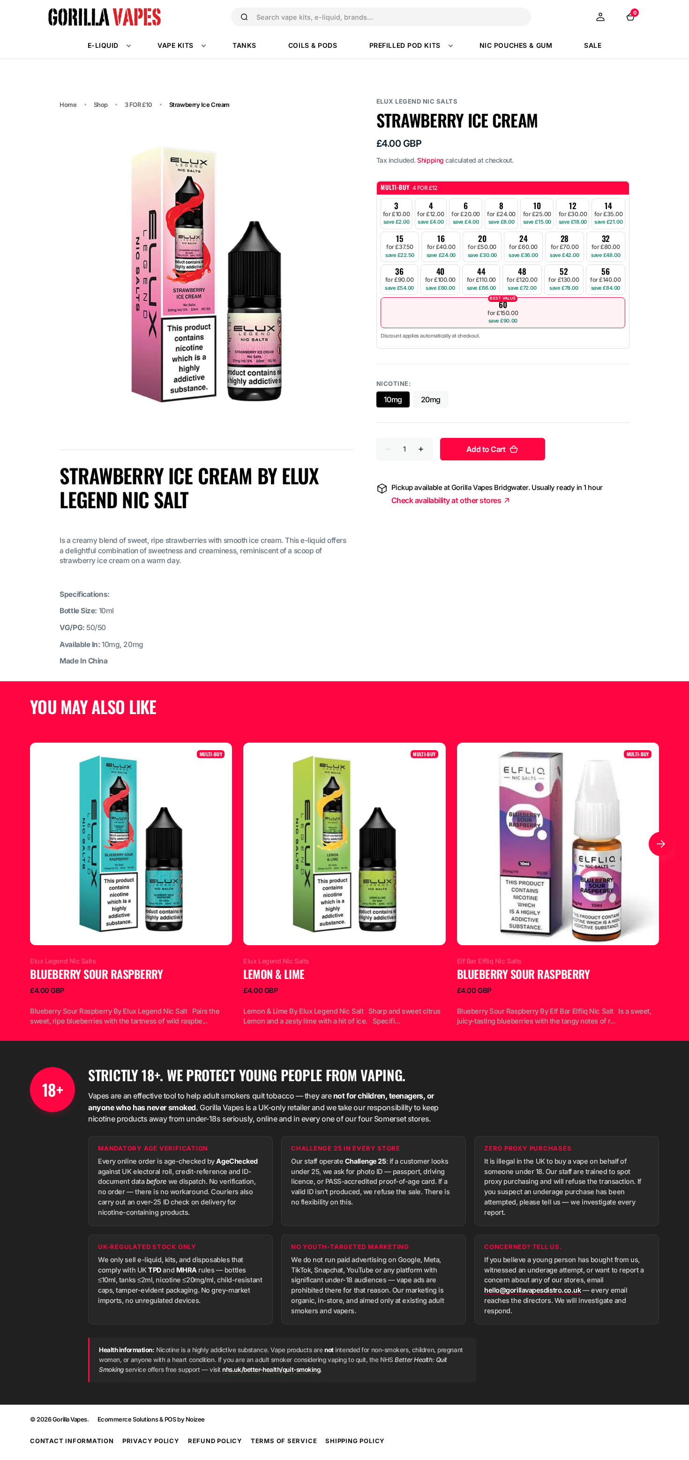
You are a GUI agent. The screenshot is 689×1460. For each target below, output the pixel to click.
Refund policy (215, 1441)
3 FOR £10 (138, 104)
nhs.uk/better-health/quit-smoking (271, 1369)
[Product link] (131, 884)
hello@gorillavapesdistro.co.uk (532, 1290)
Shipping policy (355, 1441)
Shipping (430, 160)
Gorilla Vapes (69, 1419)
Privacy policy (151, 1441)
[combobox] (389, 17)
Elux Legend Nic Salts (417, 101)
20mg (434, 401)
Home (68, 104)
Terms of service (284, 1441)
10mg (397, 401)
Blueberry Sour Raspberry (96, 974)
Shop (101, 104)
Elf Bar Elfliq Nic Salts (489, 961)
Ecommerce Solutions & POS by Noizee (151, 1419)
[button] (600, 17)
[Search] (244, 16)
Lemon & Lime (273, 974)
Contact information (72, 1441)
